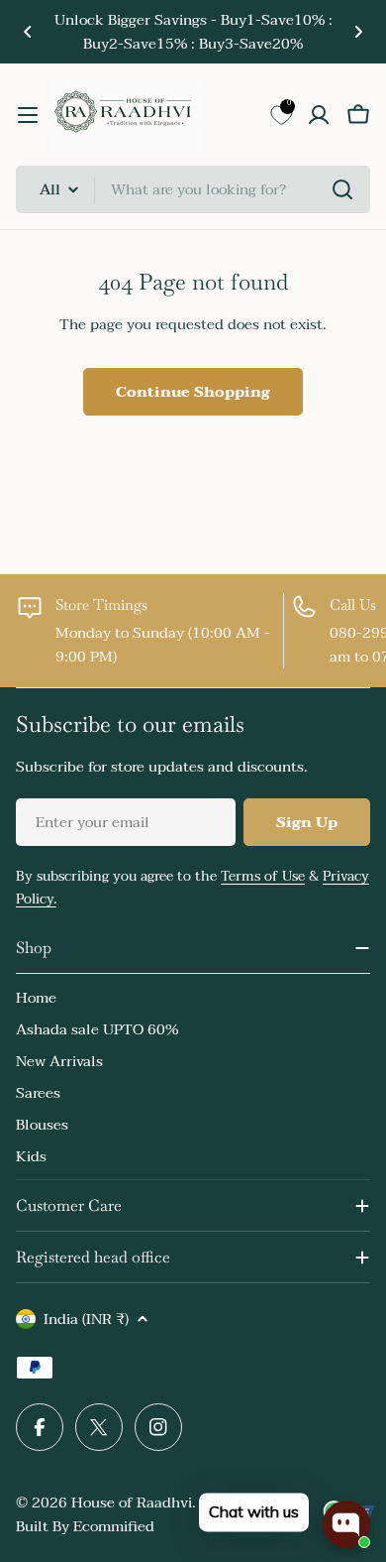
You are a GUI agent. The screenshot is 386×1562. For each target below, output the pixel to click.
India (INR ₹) (86, 1319)
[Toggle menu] (28, 115)
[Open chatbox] (346, 1524)
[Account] (319, 115)
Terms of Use (263, 876)
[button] (28, 32)
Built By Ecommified (85, 1526)
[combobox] (193, 189)
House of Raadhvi (131, 1502)
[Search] (342, 189)
